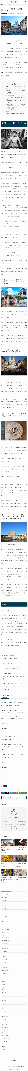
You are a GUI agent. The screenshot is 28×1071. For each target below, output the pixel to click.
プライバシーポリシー (7, 1066)
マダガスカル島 (6, 970)
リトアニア (5, 916)
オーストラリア (6, 1027)
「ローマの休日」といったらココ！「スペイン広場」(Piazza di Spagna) (16, 96)
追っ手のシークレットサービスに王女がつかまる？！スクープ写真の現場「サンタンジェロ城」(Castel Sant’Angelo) (16, 106)
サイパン (5, 1032)
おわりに (6, 111)
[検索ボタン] (26, 2)
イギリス (5, 897)
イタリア (4, 13)
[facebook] (14, 829)
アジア (4, 976)
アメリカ (5, 959)
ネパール (5, 1024)
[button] (3, 793)
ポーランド (5, 932)
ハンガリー (5, 927)
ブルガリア (5, 948)
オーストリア (6, 929)
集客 (4, 1043)
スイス (4, 935)
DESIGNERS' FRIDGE (14, 817)
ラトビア (5, 921)
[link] (12, 829)
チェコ (4, 924)
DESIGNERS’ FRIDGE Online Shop (15, 113)
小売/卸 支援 (6, 1038)
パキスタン (5, 995)
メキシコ (5, 965)
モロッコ (5, 973)
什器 (4, 1046)
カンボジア (5, 1016)
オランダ (5, 900)
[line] (14, 1060)
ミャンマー (5, 1022)
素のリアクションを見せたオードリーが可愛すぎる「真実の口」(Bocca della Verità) (16, 100)
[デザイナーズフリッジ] (14, 2)
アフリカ (5, 967)
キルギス (5, 997)
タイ (4, 1008)
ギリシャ (5, 953)
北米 (4, 956)
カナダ (4, 962)
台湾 (4, 987)
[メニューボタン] (2, 2)
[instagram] (16, 829)
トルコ (4, 1003)
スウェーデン (6, 940)
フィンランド (6, 937)
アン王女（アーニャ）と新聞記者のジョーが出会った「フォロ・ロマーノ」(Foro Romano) (16, 92)
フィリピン (5, 1011)
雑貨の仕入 (5, 1041)
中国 (4, 989)
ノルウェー (5, 943)
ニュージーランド (7, 1030)
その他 (4, 1052)
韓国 (4, 981)
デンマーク (5, 945)
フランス (5, 908)
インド (4, 992)
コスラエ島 (5, 1035)
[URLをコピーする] (25, 793)
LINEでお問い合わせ (21, 1066)
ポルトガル (5, 910)
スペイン (5, 913)
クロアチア (5, 951)
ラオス (4, 1019)
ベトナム (5, 1014)
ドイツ (4, 905)
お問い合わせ (14, 1066)
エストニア (5, 919)
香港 (4, 984)
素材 (4, 1049)
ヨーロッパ (5, 894)
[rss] (16, 1060)
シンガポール (6, 1005)
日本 (4, 979)
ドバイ (4, 1000)
